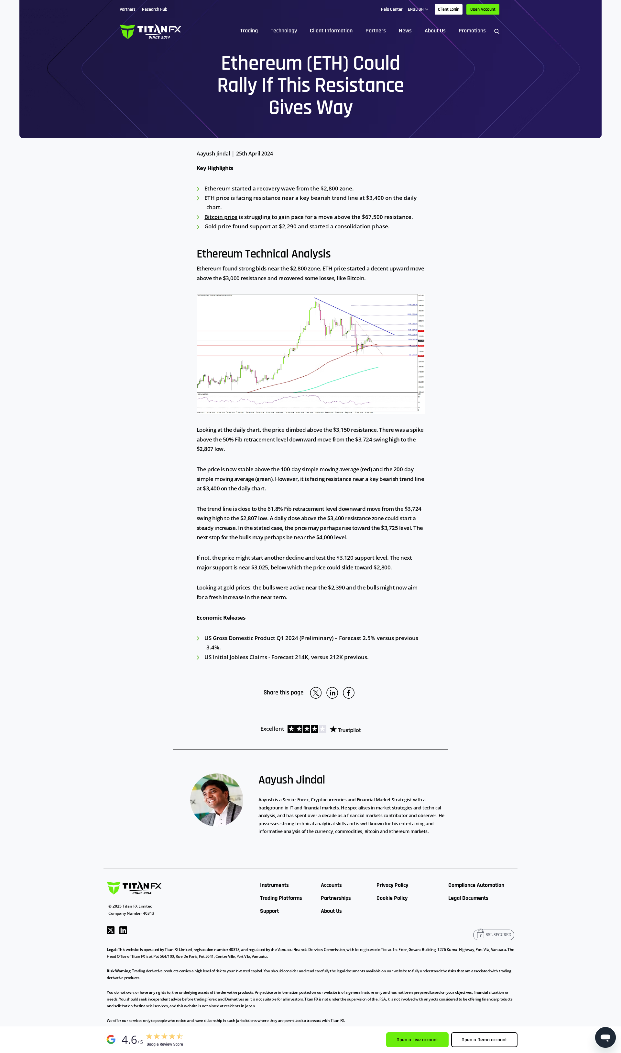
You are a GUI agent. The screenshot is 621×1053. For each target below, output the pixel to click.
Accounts (331, 885)
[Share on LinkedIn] (332, 693)
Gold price (217, 226)
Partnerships (336, 898)
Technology (284, 30)
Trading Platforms (281, 898)
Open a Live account (417, 1039)
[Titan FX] (150, 31)
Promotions (472, 30)
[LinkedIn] (123, 929)
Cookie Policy (392, 898)
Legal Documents (468, 898)
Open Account (483, 9)
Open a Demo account (484, 1039)
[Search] (496, 31)
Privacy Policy (392, 885)
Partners (375, 30)
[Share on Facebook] (348, 693)
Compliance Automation (476, 885)
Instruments (274, 885)
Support (269, 911)
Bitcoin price (220, 217)
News (405, 30)
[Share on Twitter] (315, 693)
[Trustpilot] (322, 728)
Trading (249, 30)
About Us (435, 30)
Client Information (331, 30)
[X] (110, 929)
